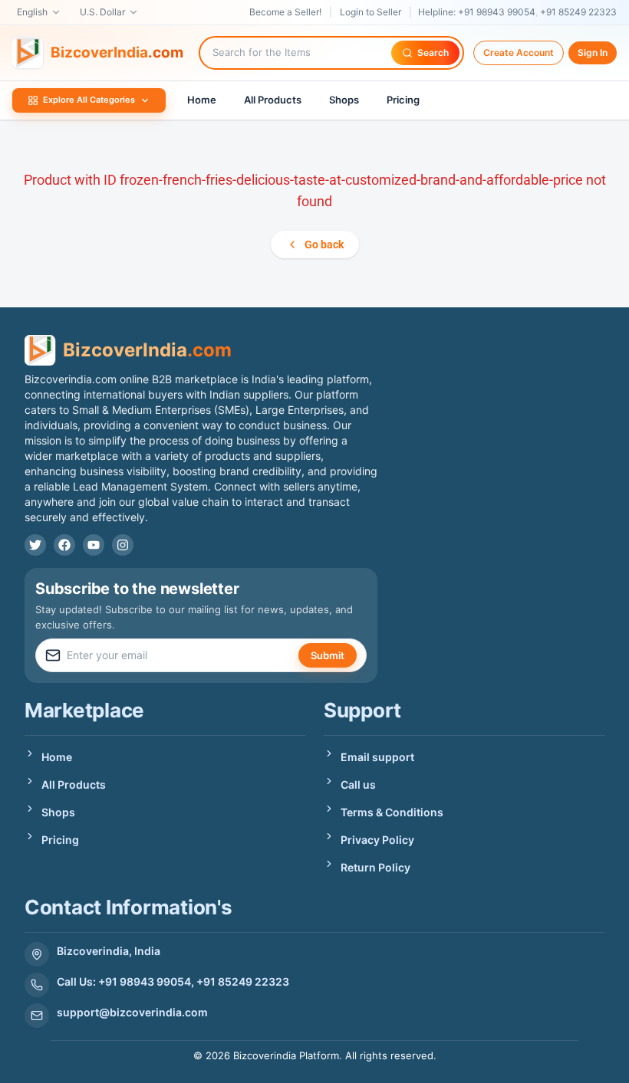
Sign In (593, 52)
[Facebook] (64, 545)
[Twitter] (35, 545)
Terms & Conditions (392, 812)
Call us (358, 784)
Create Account (518, 52)
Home (201, 100)
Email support (377, 756)
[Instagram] (123, 545)
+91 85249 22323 (578, 12)
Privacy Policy (377, 839)
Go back (324, 244)
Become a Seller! (285, 12)
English (32, 12)
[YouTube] (93, 545)
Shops (344, 100)
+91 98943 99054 (496, 12)
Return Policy (375, 867)
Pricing (403, 100)
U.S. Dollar (102, 12)
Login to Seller (370, 12)
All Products (272, 100)
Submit (327, 655)
